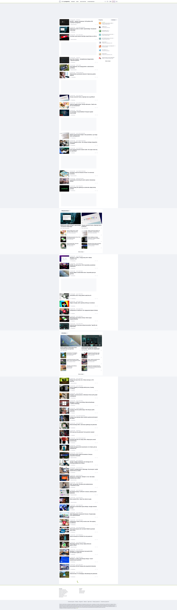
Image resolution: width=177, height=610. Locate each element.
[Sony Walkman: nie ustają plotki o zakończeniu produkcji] (64, 67)
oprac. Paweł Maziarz (79, 148)
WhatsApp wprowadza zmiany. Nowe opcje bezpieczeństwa (74, 238)
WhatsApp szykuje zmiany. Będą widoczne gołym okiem (80, 544)
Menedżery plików (105, 46)
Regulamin (81, 601)
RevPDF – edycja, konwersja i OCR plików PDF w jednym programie (81, 22)
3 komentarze (73, 107)
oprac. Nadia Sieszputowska (80, 27)
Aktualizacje (113, 19)
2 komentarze (73, 427)
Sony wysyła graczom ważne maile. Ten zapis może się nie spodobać (83, 150)
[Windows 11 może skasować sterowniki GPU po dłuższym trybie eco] (64, 552)
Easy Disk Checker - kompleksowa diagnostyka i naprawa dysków (82, 59)
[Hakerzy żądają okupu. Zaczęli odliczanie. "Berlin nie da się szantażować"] (64, 105)
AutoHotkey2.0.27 (105, 30)
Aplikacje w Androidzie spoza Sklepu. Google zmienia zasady (83, 507)
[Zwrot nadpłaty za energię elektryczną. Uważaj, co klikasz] (84, 239)
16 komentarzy (73, 524)
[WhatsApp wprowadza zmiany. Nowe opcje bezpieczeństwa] (63, 239)
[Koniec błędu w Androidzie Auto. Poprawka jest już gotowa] (64, 273)
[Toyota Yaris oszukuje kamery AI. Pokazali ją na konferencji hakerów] (84, 368)
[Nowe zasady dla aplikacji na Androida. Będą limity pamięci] (64, 188)
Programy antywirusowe (106, 24)
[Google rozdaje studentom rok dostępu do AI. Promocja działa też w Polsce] (64, 463)
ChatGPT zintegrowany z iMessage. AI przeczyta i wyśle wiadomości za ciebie (84, 470)
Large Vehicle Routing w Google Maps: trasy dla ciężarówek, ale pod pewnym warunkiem (73, 360)
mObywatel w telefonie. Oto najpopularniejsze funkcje (84, 310)
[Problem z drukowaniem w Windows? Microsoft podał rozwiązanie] (64, 396)
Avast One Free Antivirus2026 (107, 23)
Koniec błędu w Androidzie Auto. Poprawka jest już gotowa (83, 273)
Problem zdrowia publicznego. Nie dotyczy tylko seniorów (82, 410)
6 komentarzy (73, 487)
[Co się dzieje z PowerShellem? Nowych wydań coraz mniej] (64, 113)
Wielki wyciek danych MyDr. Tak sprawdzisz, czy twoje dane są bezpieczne (83, 135)
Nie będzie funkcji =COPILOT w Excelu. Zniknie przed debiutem (83, 492)
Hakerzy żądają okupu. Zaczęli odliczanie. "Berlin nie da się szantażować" (83, 105)
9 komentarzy (73, 190)
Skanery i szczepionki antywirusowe (107, 58)
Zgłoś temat (90, 601)
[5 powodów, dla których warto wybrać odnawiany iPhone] (64, 181)
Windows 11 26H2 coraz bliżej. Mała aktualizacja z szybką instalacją (82, 403)
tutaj (77, 608)
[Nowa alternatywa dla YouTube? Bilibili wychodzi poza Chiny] (64, 530)
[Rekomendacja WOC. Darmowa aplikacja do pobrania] (63, 246)
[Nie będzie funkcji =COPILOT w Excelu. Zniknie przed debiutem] (64, 492)
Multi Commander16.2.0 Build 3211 (108, 45)
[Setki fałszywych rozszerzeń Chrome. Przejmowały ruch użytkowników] (64, 515)
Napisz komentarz (74, 24)
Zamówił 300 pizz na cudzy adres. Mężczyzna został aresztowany (83, 440)
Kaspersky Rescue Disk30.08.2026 (108, 57)
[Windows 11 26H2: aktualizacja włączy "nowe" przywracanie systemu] (64, 560)
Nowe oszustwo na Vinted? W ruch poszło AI (81, 536)
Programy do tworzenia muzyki (63, 590)
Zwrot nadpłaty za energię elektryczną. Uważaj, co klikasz (93, 238)
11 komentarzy (73, 77)
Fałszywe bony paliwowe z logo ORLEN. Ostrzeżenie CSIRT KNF (93, 353)
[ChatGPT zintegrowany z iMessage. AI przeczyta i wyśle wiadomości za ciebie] (64, 470)
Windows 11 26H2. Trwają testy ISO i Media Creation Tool (81, 258)
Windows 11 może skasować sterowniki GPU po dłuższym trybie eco (81, 551)
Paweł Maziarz (78, 430)
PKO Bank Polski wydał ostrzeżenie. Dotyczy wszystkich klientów (94, 244)
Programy (73, 1)
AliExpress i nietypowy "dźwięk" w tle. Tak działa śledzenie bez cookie (82, 477)
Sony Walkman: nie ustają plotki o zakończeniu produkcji (82, 67)
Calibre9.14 (104, 26)
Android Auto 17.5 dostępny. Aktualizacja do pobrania (72, 353)
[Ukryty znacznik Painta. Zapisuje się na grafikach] (64, 98)
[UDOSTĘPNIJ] (97, 24)
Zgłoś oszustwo (83, 1)
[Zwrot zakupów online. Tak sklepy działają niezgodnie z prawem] (64, 143)
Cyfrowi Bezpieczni (90, 1)
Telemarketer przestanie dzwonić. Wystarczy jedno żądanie (83, 74)
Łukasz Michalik (69, 368)
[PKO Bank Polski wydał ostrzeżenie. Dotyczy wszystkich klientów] (84, 246)
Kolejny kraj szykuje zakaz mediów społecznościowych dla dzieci (84, 417)
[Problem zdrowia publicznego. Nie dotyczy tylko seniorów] (64, 411)
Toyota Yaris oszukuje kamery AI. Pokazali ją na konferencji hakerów (94, 366)
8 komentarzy (73, 268)
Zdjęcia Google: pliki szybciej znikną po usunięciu (82, 302)
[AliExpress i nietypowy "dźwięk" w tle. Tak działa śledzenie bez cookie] (64, 478)
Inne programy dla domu (106, 27)
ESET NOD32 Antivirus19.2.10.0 (107, 38)
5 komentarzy (73, 554)
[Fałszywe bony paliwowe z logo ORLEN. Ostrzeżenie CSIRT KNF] (84, 355)
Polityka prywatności (96, 601)
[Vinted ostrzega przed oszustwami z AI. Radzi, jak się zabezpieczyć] (64, 448)
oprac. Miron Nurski (79, 467)
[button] (116, 1)
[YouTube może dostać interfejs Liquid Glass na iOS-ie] (64, 37)
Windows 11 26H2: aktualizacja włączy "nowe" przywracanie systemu (81, 559)
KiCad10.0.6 (104, 53)
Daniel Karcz (78, 19)
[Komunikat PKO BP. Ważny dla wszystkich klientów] (64, 567)
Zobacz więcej (80, 251)
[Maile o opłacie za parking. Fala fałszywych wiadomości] (84, 362)
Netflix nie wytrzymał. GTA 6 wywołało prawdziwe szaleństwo (82, 265)
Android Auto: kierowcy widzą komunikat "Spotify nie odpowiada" (83, 325)
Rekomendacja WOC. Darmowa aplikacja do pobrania (72, 244)
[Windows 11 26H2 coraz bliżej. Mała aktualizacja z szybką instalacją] (64, 403)
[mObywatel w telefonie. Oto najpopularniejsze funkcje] (64, 311)
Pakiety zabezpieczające (106, 35)
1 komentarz (73, 152)
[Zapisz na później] (95, 24)
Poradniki (80, 589)
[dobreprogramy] (66, 1)
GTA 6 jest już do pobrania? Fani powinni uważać (82, 432)
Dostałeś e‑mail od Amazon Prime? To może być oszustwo (82, 173)
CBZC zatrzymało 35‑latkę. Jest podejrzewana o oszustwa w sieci (81, 484)
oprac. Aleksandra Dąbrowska (80, 140)
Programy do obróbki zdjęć (62, 589)
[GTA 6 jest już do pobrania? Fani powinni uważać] (64, 433)
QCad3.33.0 (104, 42)
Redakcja (76, 601)
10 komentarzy (73, 260)
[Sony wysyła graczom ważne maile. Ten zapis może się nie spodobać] (64, 150)
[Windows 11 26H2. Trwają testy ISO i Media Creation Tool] (64, 258)
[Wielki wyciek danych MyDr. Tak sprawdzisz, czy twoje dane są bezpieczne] (64, 136)
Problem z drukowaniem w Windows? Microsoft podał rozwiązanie (83, 395)
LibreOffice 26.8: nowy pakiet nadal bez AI (80, 295)
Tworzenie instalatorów (105, 50)
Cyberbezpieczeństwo (82, 591)
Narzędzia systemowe (105, 31)
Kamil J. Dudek (78, 65)
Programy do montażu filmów (63, 592)
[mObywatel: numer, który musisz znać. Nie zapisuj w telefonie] (64, 522)
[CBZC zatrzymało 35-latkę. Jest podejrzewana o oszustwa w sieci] (64, 485)
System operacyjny (81, 592)
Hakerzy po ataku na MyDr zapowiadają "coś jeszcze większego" (83, 29)
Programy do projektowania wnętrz (63, 591)
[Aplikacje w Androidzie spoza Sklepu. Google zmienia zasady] (64, 507)
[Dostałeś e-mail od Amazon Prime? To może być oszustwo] (64, 173)
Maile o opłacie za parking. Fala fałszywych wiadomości (94, 360)
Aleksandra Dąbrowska (79, 72)
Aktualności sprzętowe (82, 590)
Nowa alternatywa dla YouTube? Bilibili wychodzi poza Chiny (82, 529)
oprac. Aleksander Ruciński (71, 361)
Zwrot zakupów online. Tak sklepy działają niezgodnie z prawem (83, 142)
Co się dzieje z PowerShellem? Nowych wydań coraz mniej (81, 112)
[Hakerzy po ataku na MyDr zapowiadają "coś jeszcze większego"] (64, 30)
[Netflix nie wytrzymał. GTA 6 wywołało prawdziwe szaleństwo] (64, 266)
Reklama (85, 601)
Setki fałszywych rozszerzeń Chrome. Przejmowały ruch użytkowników (82, 514)
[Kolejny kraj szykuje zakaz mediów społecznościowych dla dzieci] (64, 418)
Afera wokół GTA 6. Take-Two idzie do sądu (80, 499)
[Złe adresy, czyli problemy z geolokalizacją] (63, 368)
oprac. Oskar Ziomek (79, 34)
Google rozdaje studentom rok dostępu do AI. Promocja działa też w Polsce (81, 462)
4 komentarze (73, 62)
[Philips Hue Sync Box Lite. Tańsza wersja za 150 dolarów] (64, 381)
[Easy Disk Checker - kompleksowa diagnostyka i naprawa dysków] (64, 60)
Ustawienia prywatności (105, 601)
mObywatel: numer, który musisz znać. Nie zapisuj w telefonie (82, 522)
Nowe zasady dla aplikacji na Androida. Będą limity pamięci (83, 188)
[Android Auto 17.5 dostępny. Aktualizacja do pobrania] (63, 355)
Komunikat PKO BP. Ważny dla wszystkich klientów (83, 566)
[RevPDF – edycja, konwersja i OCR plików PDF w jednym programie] (64, 22)
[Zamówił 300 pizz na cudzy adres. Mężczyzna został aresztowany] (64, 440)
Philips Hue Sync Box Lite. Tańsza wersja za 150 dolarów (82, 380)
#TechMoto (64, 333)
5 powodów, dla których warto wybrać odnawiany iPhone (82, 180)
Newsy (77, 1)
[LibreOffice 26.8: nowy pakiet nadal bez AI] (64, 296)
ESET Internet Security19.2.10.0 (107, 34)
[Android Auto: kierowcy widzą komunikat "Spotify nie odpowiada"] (64, 326)
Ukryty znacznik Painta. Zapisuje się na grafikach (82, 97)
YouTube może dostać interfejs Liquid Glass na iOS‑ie (83, 36)
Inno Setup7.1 (104, 49)
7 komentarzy (73, 100)
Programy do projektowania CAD (107, 54)
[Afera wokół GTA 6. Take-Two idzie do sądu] (64, 500)
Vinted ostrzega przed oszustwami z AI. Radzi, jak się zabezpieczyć (83, 447)
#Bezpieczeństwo (65, 210)
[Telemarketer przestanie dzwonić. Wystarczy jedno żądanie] (64, 75)
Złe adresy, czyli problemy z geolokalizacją (72, 366)
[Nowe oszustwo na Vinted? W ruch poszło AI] (64, 537)
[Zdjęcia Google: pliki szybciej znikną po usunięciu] (64, 304)
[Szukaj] (105, 1)
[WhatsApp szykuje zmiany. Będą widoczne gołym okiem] (64, 545)
